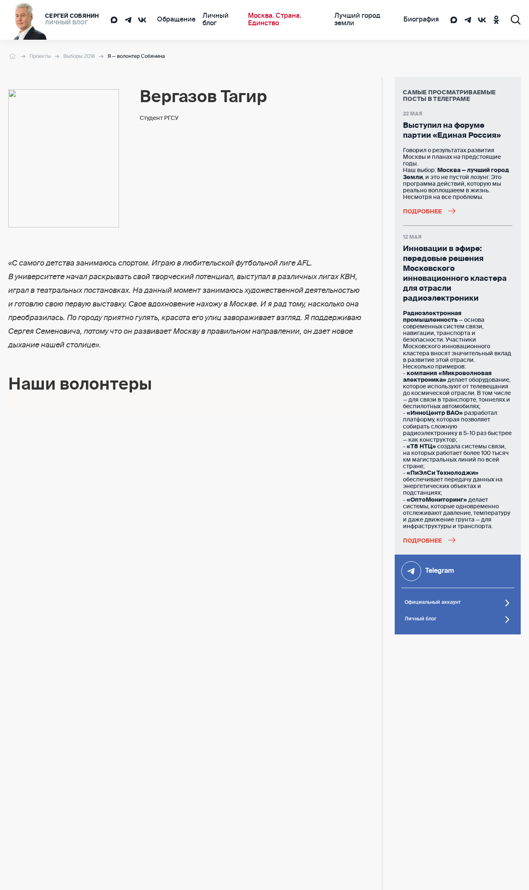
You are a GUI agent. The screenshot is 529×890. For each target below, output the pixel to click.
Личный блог (216, 20)
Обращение (176, 20)
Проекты (40, 56)
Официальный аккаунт (433, 602)
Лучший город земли (357, 20)
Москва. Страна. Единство (274, 20)
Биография (421, 20)
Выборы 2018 (79, 56)
